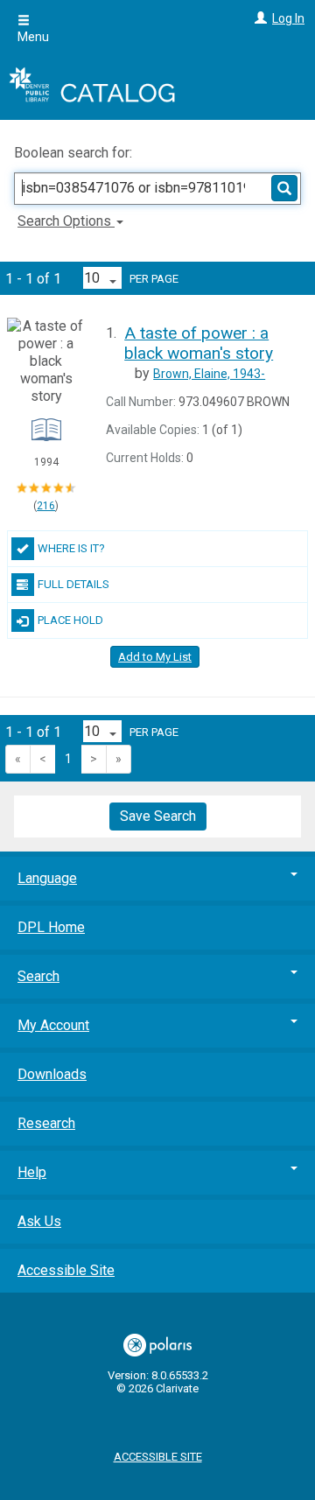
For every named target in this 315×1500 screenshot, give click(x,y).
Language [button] (47, 878)
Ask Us (39, 1221)
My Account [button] (53, 1025)
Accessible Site (66, 1270)
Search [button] (39, 976)
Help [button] (32, 1172)
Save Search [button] (158, 816)
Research (46, 1123)
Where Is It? (71, 548)
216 (46, 506)
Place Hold (70, 620)
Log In (288, 18)
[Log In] (258, 18)
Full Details (73, 584)
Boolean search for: (75, 152)
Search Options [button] (66, 221)
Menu (33, 37)
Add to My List (155, 656)
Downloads (52, 1074)
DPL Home (51, 927)
